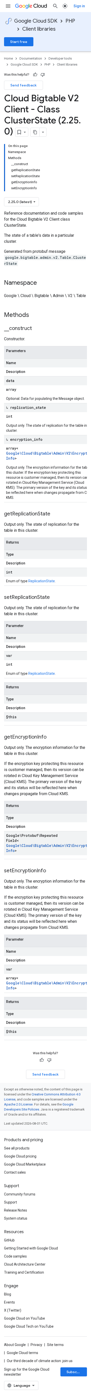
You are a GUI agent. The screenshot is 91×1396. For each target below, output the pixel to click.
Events (9, 1302)
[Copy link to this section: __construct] (37, 329)
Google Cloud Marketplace (25, 1164)
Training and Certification (24, 1272)
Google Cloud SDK (35, 21)
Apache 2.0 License (18, 1104)
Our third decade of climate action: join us (40, 1361)
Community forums (19, 1194)
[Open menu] (8, 6)
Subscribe (75, 1372)
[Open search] (55, 6)
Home (8, 58)
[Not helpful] (43, 74)
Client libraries (39, 29)
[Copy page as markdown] (35, 132)
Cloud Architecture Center (25, 1264)
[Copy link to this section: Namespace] (42, 283)
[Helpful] (35, 74)
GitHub (9, 1240)
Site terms (55, 1345)
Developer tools (60, 58)
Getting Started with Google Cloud (31, 1248)
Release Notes (15, 1210)
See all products (17, 1148)
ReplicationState (41, 581)
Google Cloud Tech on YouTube (29, 1326)
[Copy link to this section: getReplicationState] (55, 514)
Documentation (30, 58)
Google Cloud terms (22, 1353)
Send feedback (23, 85)
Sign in (79, 6)
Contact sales (15, 1172)
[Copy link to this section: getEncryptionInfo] (52, 737)
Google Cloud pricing (20, 1156)
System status (15, 1218)
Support (10, 1202)
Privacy (36, 1345)
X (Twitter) (12, 1310)
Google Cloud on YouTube (24, 1318)
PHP (70, 21)
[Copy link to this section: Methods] (36, 315)
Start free (18, 41)
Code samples (15, 1256)
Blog (7, 1294)
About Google (15, 1345)
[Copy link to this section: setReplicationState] (55, 598)
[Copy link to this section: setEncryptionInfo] (51, 871)
